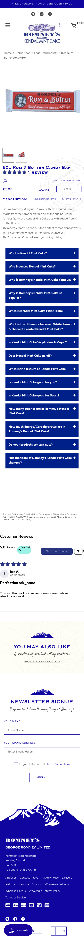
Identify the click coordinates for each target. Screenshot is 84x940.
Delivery (67, 877)
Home (8, 53)
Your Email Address (20, 743)
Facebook (15, 919)
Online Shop (22, 53)
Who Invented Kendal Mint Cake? (32, 266)
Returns (10, 884)
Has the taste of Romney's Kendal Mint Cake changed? (40, 460)
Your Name (12, 721)
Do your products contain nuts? (31, 444)
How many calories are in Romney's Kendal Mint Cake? (39, 411)
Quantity (46, 189)
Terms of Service (15, 897)
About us (10, 877)
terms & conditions (58, 764)
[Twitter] (33, 15)
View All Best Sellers (42, 661)
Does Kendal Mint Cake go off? (30, 355)
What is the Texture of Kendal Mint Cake (37, 369)
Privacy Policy (50, 877)
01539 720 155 (28, 869)
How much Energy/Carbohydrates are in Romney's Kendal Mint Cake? (37, 429)
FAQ (35, 877)
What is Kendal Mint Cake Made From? (36, 311)
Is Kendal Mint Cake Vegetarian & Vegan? (38, 342)
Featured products (45, 53)
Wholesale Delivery (57, 884)
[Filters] (78, 551)
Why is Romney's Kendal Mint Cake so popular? (35, 295)
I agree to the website (44, 764)
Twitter (7, 919)
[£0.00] (73, 27)
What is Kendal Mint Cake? (28, 253)
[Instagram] (50, 15)
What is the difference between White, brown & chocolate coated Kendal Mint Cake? (40, 327)
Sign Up (42, 777)
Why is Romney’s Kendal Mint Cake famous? (40, 280)
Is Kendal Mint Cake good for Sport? (34, 395)
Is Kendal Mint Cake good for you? (33, 382)
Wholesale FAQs (15, 891)
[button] (15, 172)
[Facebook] (42, 15)
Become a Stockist (30, 884)
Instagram (23, 919)
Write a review (56, 551)
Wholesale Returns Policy (44, 891)
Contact (25, 877)
